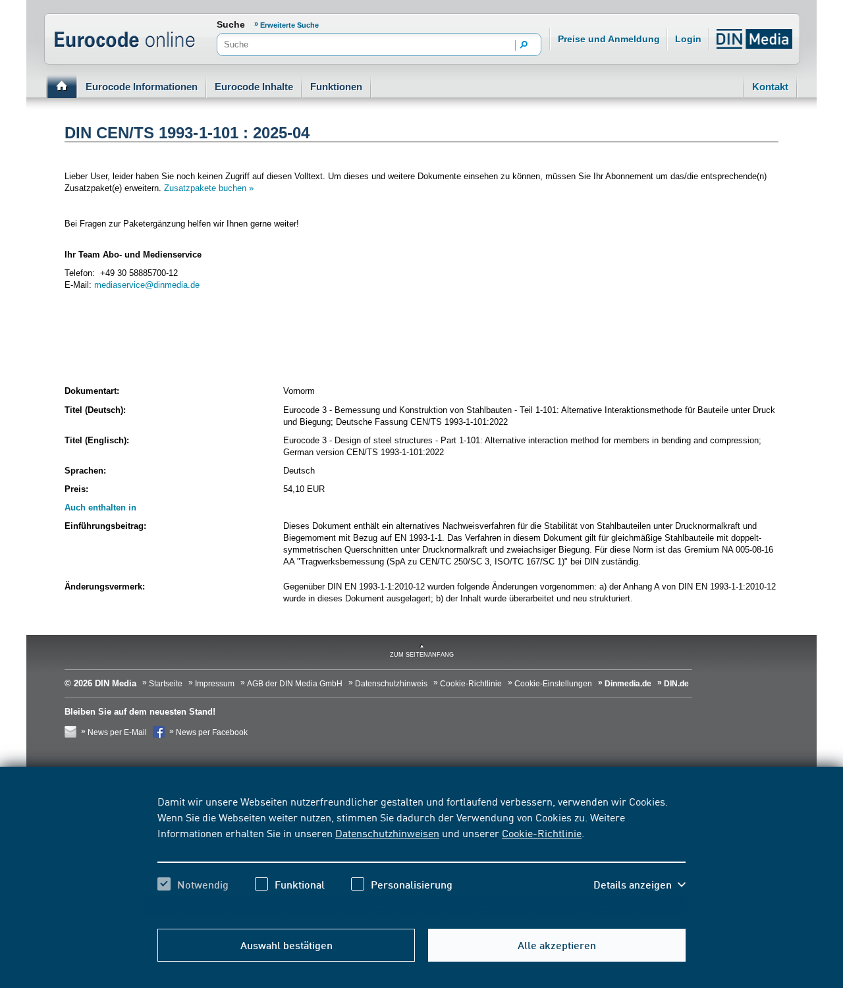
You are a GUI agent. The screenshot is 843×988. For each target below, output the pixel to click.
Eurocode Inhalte (254, 86)
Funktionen (336, 86)
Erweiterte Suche (289, 25)
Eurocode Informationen (142, 86)
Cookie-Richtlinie (542, 832)
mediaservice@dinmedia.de (147, 285)
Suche (231, 24)
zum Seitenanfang (422, 654)
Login (688, 39)
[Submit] (524, 45)
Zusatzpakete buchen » (209, 188)
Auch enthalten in (100, 507)
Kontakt (770, 86)
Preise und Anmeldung (609, 39)
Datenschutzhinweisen (387, 832)
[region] (421, 854)
